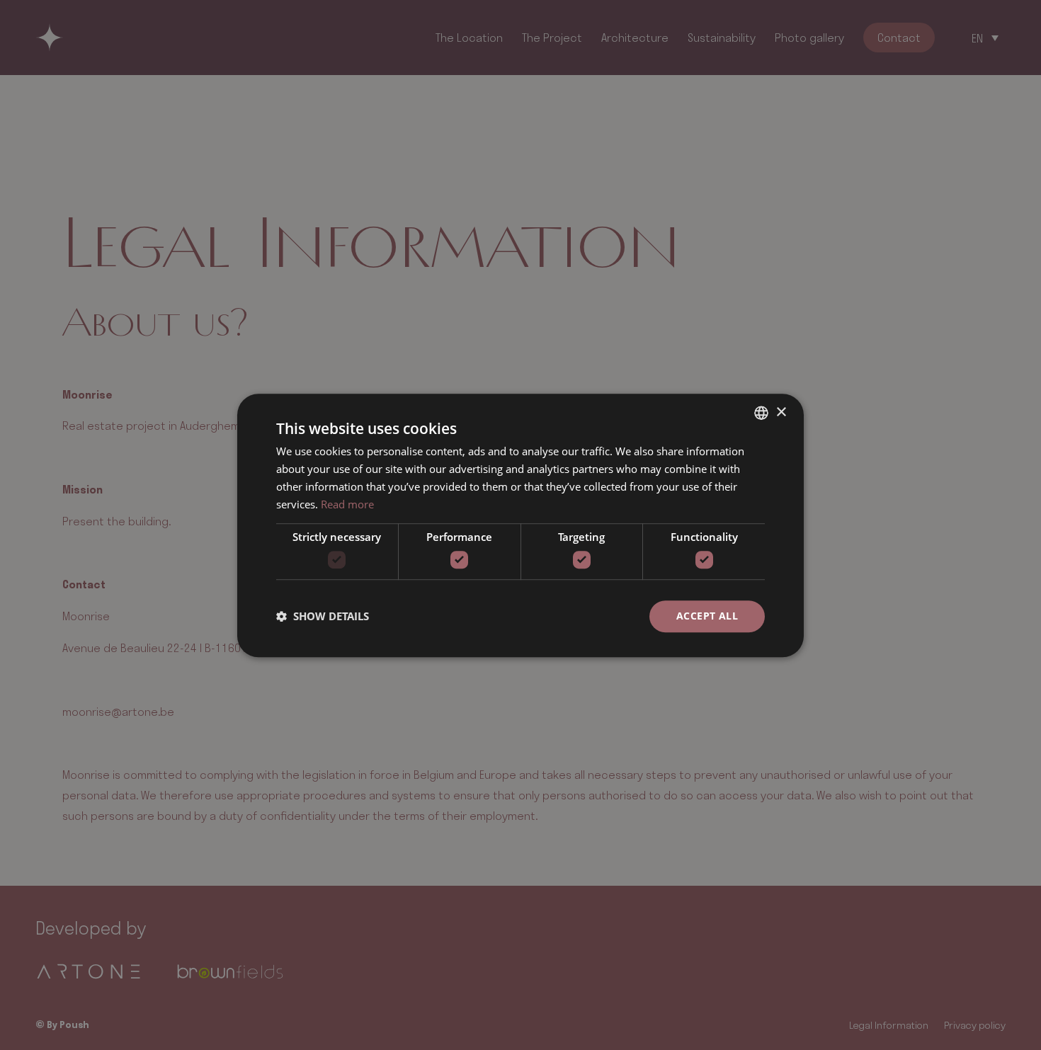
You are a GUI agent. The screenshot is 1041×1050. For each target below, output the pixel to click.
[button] (322, 616)
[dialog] (520, 525)
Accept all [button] (707, 615)
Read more (347, 503)
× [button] (780, 411)
